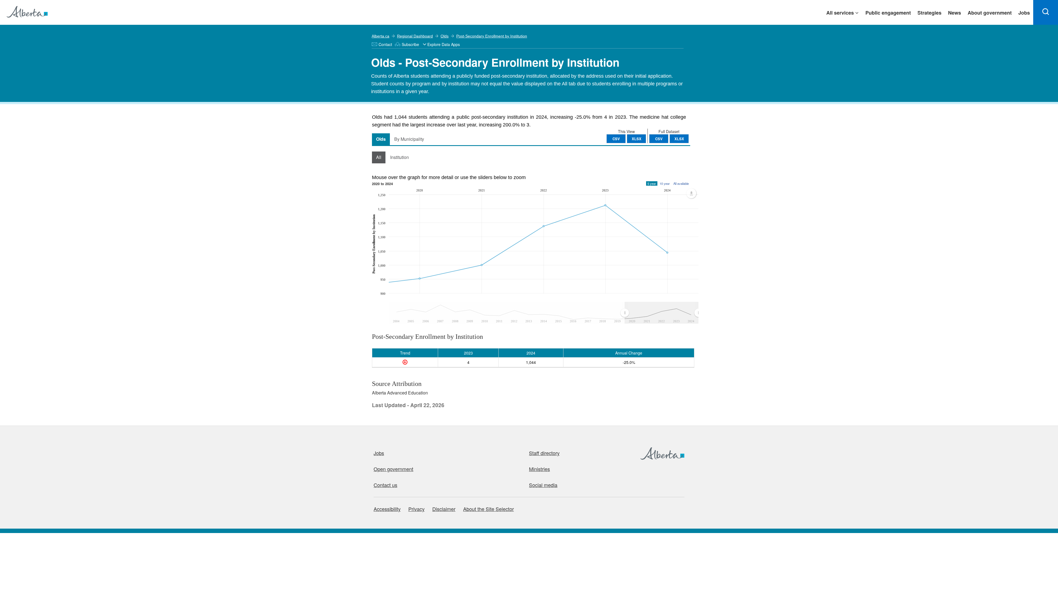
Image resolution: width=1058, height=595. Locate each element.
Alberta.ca (380, 36)
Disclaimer (443, 508)
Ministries (539, 468)
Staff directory (544, 452)
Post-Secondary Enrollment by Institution (491, 36)
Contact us (385, 484)
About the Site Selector (488, 508)
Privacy (416, 508)
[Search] (1045, 12)
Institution (399, 157)
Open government (393, 468)
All (378, 157)
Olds (445, 36)
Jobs (379, 452)
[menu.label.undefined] (691, 193)
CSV (659, 138)
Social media (543, 484)
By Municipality (409, 139)
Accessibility (387, 508)
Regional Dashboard (415, 36)
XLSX (679, 138)
